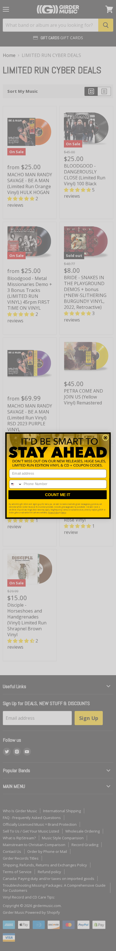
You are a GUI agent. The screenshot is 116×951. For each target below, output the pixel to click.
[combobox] (15, 484)
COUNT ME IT (57, 494)
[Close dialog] (105, 437)
